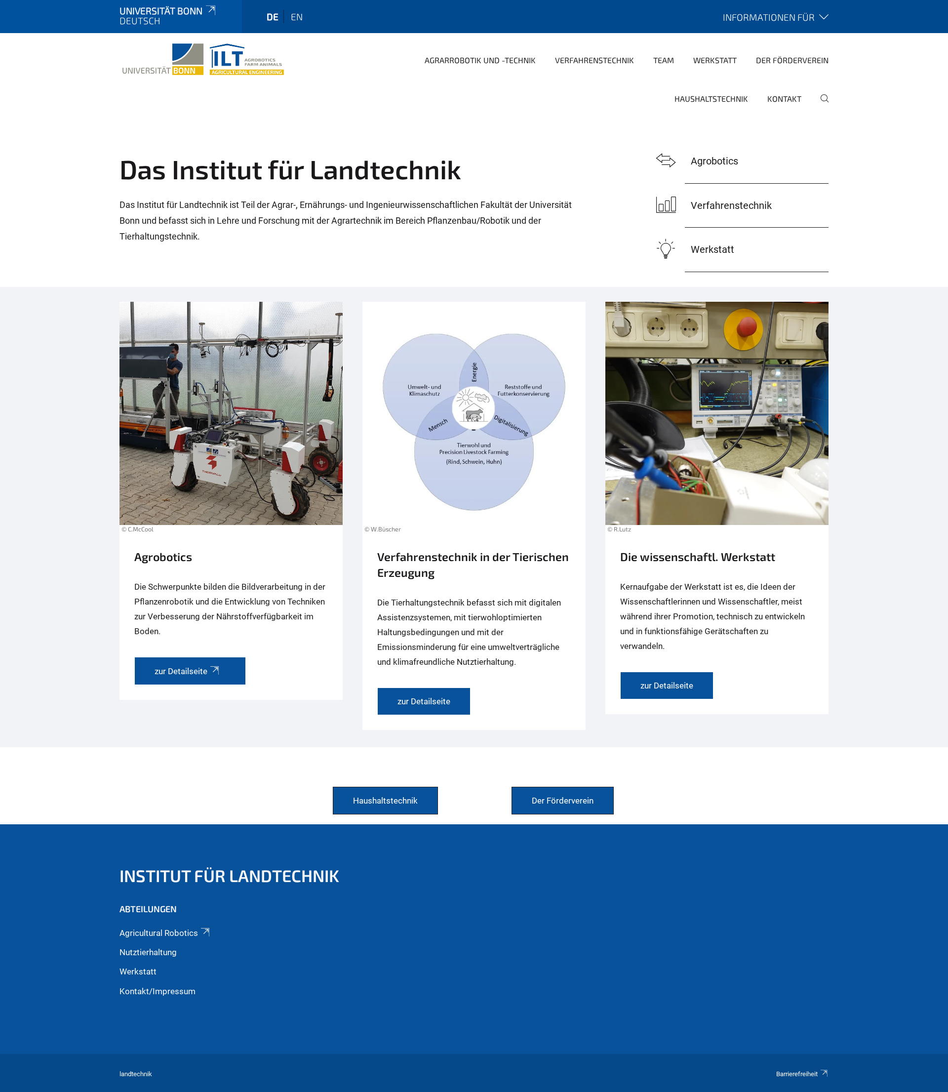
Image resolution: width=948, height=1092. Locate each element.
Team (663, 60)
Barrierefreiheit (797, 1074)
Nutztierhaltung (148, 952)
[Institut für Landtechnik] (203, 59)
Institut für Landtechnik (229, 875)
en (297, 16)
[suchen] (821, 105)
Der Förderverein (792, 60)
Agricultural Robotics (158, 933)
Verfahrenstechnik (594, 60)
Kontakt (784, 98)
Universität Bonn (160, 10)
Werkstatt (715, 60)
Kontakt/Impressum (157, 991)
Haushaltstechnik (711, 98)
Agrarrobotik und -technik (480, 60)
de (272, 16)
